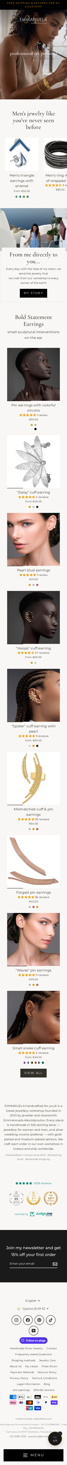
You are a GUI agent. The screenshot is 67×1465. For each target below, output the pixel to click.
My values (31, 1366)
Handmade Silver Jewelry (26, 1348)
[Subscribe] (54, 1264)
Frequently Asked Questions (33, 1354)
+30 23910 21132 (17, 1436)
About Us (16, 1366)
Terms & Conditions (44, 1378)
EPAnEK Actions (44, 1390)
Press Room (49, 1366)
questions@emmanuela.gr (43, 1436)
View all (33, 1073)
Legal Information (28, 1384)
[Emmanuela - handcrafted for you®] (33, 19)
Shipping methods (23, 1360)
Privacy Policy (19, 1378)
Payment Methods (22, 1372)
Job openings (21, 1390)
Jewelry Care (47, 1360)
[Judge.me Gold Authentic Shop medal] (33, 1198)
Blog (47, 1384)
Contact (51, 1348)
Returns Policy (47, 1372)
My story (33, 293)
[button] (54, 185)
